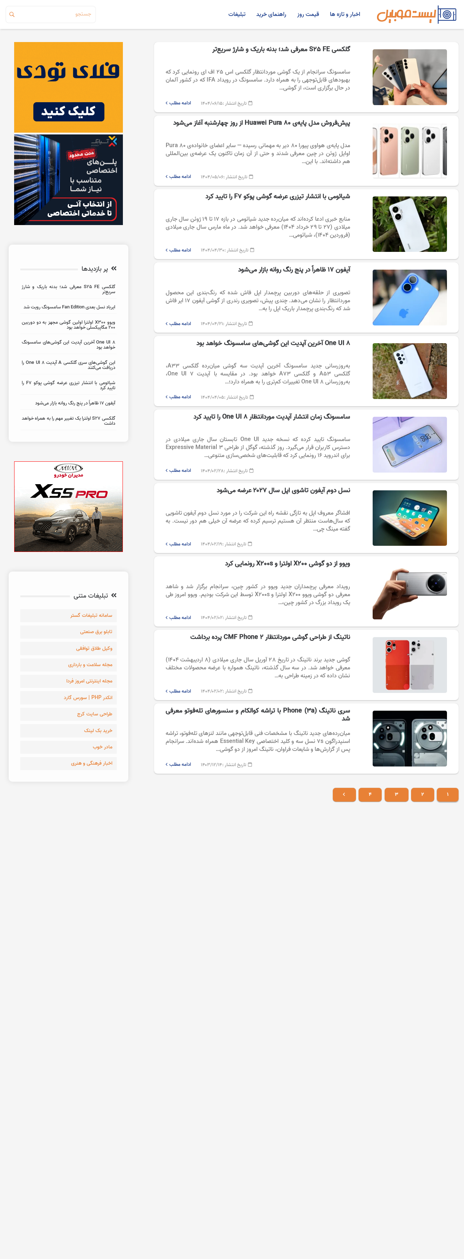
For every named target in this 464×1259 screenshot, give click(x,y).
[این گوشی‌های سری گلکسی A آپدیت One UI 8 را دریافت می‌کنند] (68, 366)
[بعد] (344, 795)
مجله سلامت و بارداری (90, 665)
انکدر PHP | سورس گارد (88, 698)
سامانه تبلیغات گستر (91, 615)
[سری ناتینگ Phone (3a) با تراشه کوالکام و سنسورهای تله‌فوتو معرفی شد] (306, 738)
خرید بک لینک (98, 731)
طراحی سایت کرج (94, 714)
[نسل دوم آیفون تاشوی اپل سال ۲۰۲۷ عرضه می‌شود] (306, 518)
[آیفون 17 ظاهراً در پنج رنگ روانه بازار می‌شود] (306, 297)
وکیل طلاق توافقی (94, 648)
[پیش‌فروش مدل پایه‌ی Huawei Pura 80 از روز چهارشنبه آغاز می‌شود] (306, 151)
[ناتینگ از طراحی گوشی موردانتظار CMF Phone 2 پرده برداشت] (306, 665)
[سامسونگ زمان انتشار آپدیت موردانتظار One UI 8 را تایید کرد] (306, 445)
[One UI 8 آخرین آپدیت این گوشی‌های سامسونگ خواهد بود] (306, 371)
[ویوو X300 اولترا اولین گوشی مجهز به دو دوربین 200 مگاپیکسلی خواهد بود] (68, 326)
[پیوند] (417, 14)
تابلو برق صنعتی (96, 632)
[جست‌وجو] (11, 14)
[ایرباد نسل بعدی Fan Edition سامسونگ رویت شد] (68, 308)
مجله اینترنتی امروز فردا (89, 681)
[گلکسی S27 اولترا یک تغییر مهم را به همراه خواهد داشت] (68, 422)
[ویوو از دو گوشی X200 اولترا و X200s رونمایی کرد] (306, 591)
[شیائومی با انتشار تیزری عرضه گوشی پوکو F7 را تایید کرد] (306, 224)
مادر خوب (102, 747)
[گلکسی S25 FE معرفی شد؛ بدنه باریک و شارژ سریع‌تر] (306, 77)
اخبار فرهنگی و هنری (91, 763)
